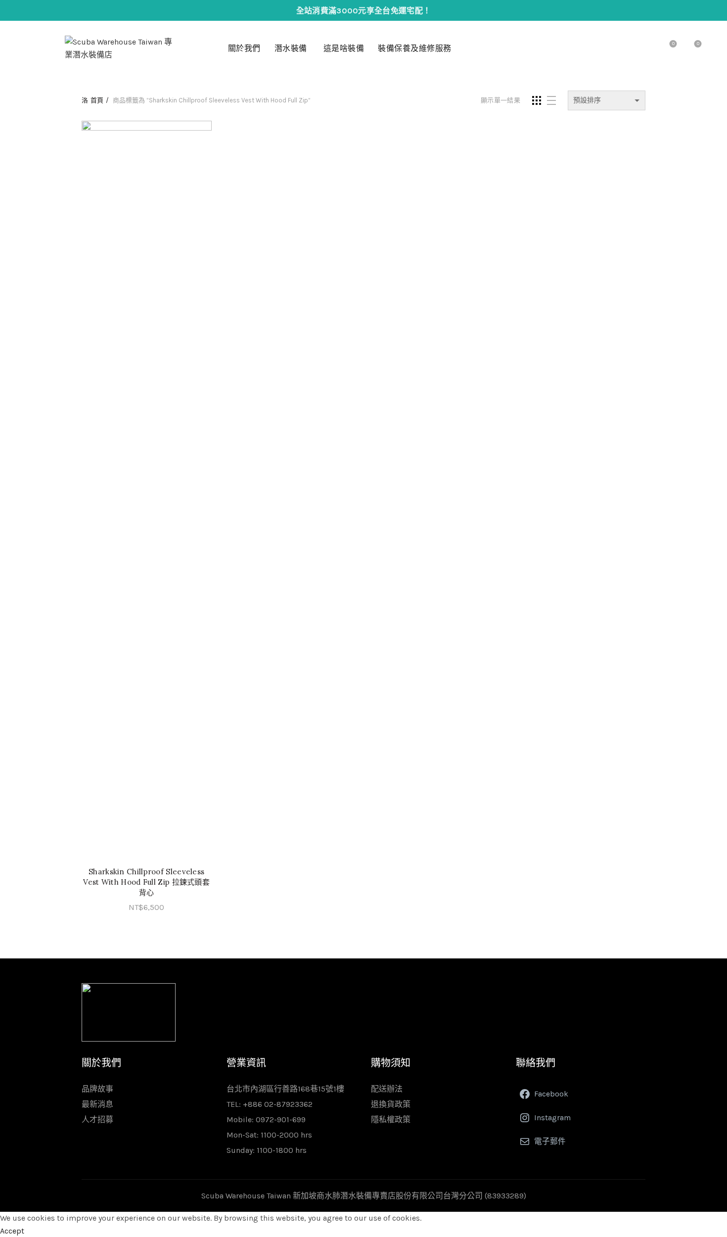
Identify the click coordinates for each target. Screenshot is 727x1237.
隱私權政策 (390, 1119)
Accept (12, 1231)
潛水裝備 (290, 48)
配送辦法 (387, 1089)
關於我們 (244, 48)
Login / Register (622, 48)
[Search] (645, 48)
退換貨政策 (390, 1104)
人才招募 (97, 1119)
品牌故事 (97, 1089)
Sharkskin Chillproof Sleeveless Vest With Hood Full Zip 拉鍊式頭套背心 (146, 882)
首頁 (97, 100)
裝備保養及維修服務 (415, 48)
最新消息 (97, 1104)
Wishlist (673, 44)
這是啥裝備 (343, 48)
